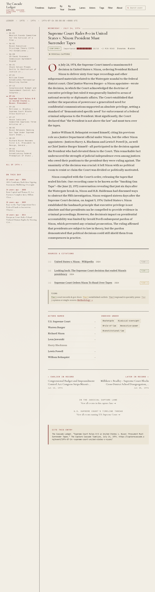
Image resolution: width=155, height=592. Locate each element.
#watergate (108, 321)
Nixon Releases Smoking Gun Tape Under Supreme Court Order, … (21, 131)
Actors (92, 8)
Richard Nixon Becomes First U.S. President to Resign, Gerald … (22, 141)
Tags (101, 8)
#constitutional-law (113, 331)
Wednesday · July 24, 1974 (64, 28)
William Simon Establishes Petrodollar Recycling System (22, 78)
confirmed (54, 48)
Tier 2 (144, 283)
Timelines (39, 8)
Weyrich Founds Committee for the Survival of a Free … (22, 36)
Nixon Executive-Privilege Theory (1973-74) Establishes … (22, 47)
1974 (33, 21)
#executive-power (129, 326)
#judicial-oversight (128, 321)
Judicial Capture (60, 54)
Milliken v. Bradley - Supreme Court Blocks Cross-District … (21, 110)
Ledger (10, 21)
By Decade (72, 8)
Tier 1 (144, 271)
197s (22, 21)
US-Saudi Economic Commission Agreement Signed (20, 57)
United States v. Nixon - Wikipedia (74, 261)
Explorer (52, 8)
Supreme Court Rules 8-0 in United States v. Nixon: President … (22, 99)
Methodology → (85, 300)
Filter (110, 8)
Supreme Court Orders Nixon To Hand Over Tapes (83, 282)
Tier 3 (144, 262)
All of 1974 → (14, 165)
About (119, 8)
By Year (62, 8)
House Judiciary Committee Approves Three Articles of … (22, 120)
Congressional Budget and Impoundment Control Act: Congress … (22, 89)
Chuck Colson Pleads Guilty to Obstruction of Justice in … (22, 68)
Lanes (82, 8)
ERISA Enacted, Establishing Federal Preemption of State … (21, 152)
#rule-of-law (109, 326)
